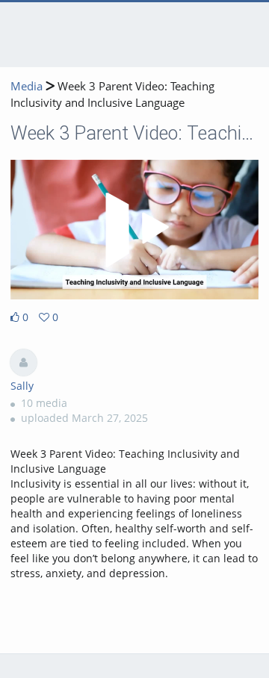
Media (26, 86)
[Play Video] (134, 230)
